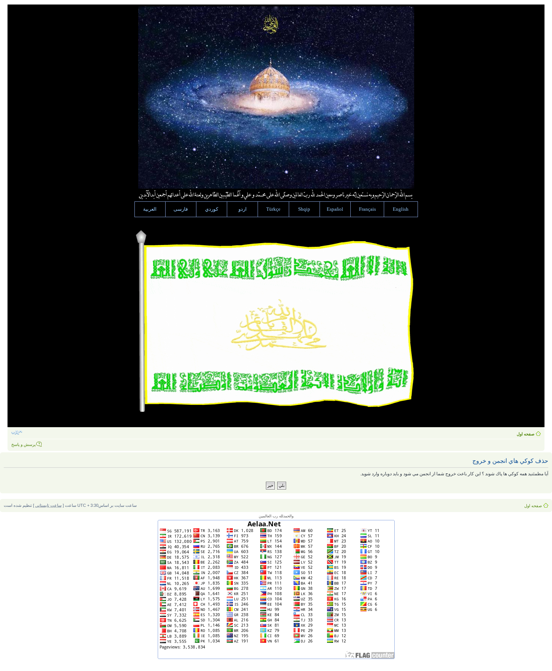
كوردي (211, 209)
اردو (242, 209)
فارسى (180, 209)
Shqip (304, 209)
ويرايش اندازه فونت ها (16, 432)
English (401, 209)
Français (367, 209)
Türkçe (273, 209)
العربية (150, 209)
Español (335, 209)
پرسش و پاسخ (23, 444)
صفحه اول (525, 434)
